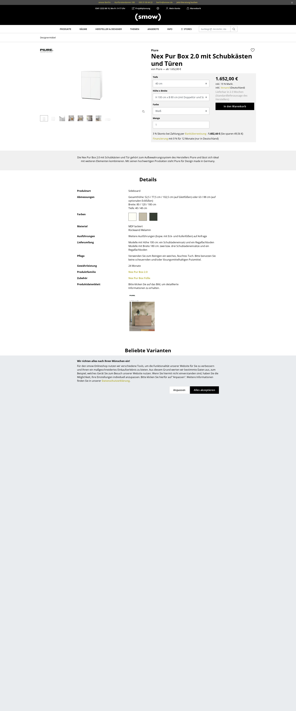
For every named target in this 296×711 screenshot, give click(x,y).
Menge (156, 118)
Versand (225, 87)
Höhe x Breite (160, 90)
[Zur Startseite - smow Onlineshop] (148, 17)
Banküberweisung (195, 133)
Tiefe (155, 77)
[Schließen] (292, 2)
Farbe (156, 104)
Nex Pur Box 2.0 (138, 272)
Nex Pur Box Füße (139, 278)
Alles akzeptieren (204, 390)
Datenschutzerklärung (116, 380)
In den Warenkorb (235, 106)
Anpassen (179, 390)
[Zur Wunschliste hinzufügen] (252, 50)
